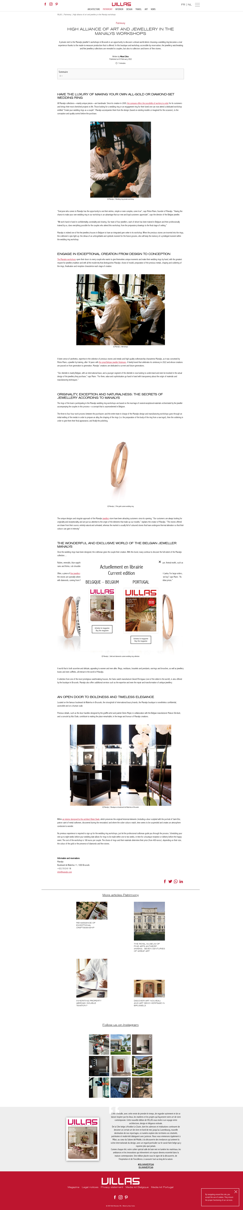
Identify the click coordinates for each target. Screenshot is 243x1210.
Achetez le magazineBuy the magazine (102, 629)
